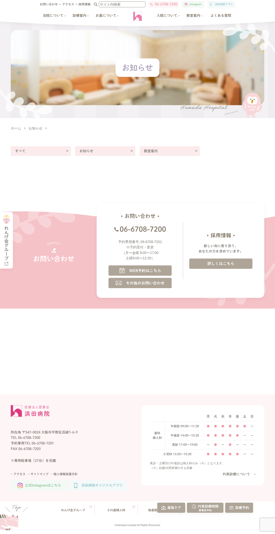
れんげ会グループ (73, 510)
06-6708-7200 (166, 4)
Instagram (195, 4)
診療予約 (242, 507)
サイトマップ (40, 474)
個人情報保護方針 (65, 474)
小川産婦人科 (116, 510)
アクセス (68, 4)
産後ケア (174, 507)
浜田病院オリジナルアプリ (102, 485)
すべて (20, 151)
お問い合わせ (49, 4)
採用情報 (84, 4)
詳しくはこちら (220, 263)
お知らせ (86, 151)
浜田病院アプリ (224, 4)
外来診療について (236, 474)
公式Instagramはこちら (43, 485)
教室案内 (151, 151)
